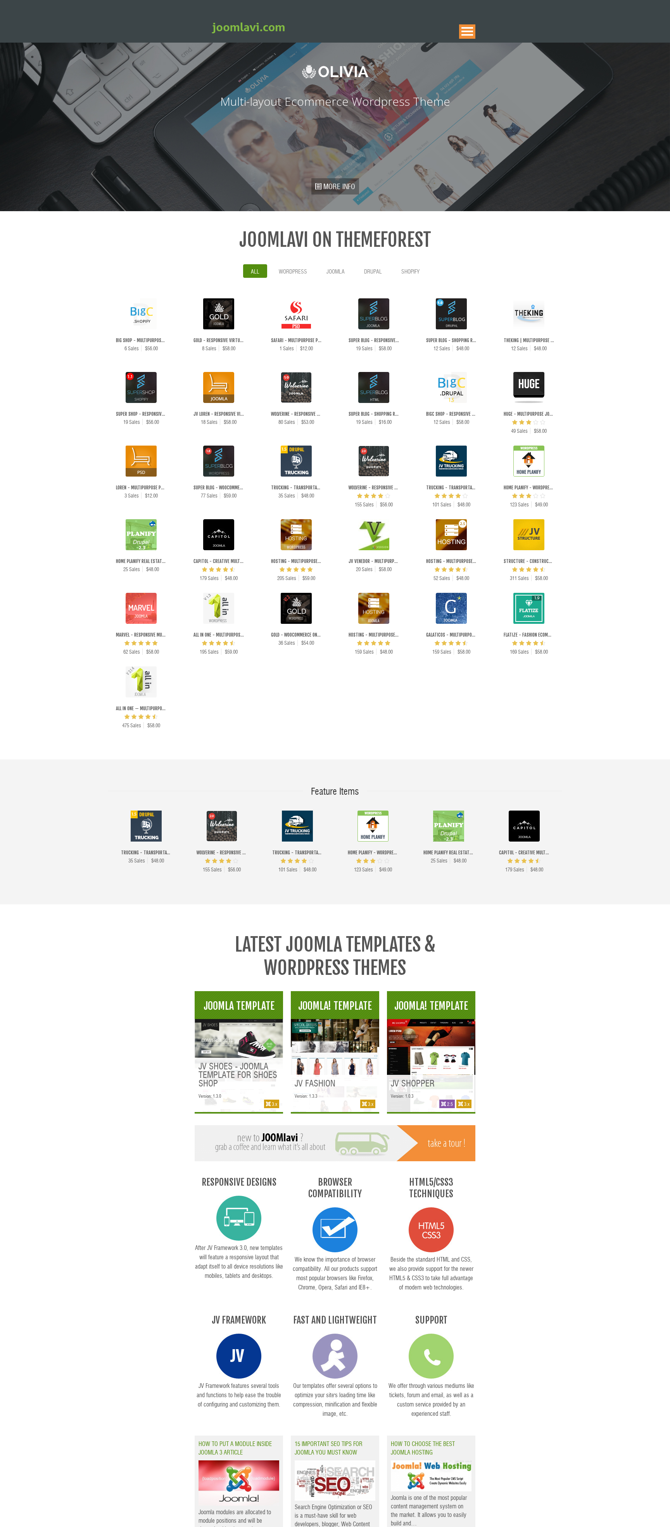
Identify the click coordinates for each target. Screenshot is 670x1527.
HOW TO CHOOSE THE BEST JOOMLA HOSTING (423, 1447)
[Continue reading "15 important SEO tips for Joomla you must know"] (335, 1498)
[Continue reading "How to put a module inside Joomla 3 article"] (239, 1503)
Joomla (335, 271)
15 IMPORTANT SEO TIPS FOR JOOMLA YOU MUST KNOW (329, 1447)
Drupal (373, 271)
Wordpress (293, 271)
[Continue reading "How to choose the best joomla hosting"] (431, 1489)
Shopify (410, 271)
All (255, 271)
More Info (243, 1050)
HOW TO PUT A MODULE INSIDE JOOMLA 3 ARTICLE (235, 1447)
